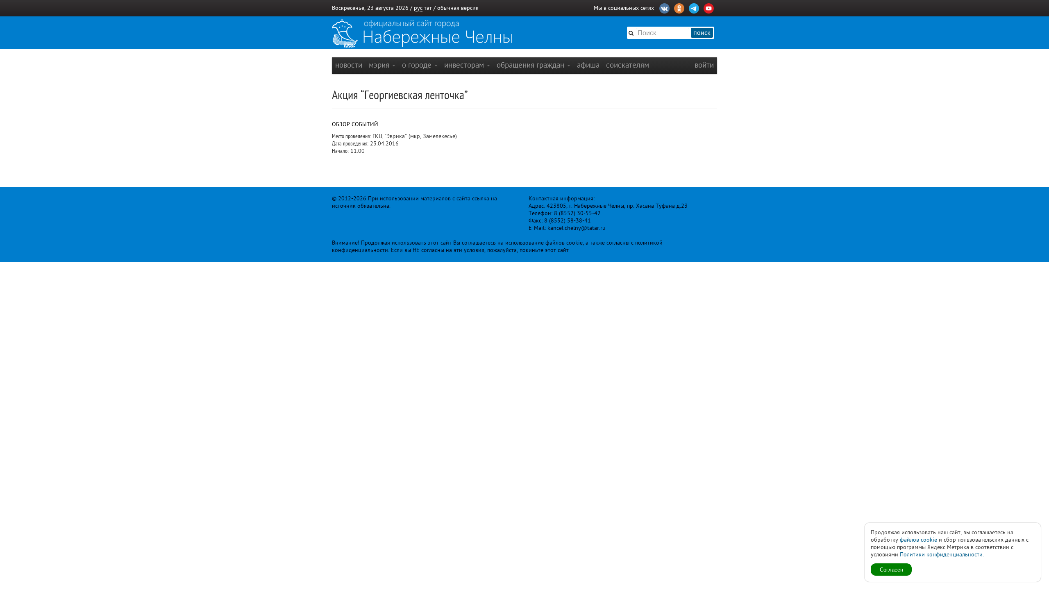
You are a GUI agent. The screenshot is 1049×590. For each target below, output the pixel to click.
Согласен (891, 569)
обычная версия (458, 8)
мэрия (380, 65)
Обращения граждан (531, 65)
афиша (588, 65)
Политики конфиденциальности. (942, 554)
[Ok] (679, 7)
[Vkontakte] (664, 7)
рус (418, 8)
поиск (702, 32)
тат (428, 8)
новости (348, 65)
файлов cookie (918, 540)
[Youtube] (708, 7)
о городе (418, 65)
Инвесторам (465, 65)
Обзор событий (355, 124)
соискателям (627, 65)
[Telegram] (694, 7)
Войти (704, 65)
